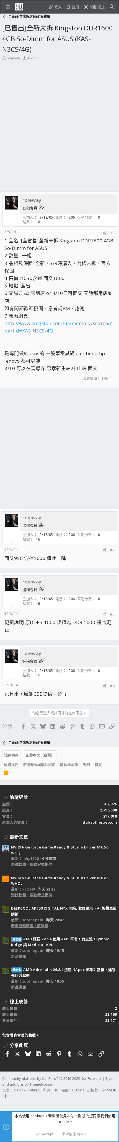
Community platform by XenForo (52, 1078)
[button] (8, 7)
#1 (112, 232)
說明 (86, 764)
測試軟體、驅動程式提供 (31, 864)
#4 (112, 685)
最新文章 (19, 837)
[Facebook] (4, 1103)
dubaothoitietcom (100, 822)
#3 (112, 614)
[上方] (106, 764)
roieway (13, 58)
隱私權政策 (69, 764)
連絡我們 (11, 764)
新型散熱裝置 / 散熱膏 (29, 925)
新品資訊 (18, 956)
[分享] (104, 232)
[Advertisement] (59, 123)
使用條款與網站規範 (39, 764)
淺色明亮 (11, 755)
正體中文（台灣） (40, 755)
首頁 (98, 764)
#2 (112, 550)
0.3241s (78, 1090)
